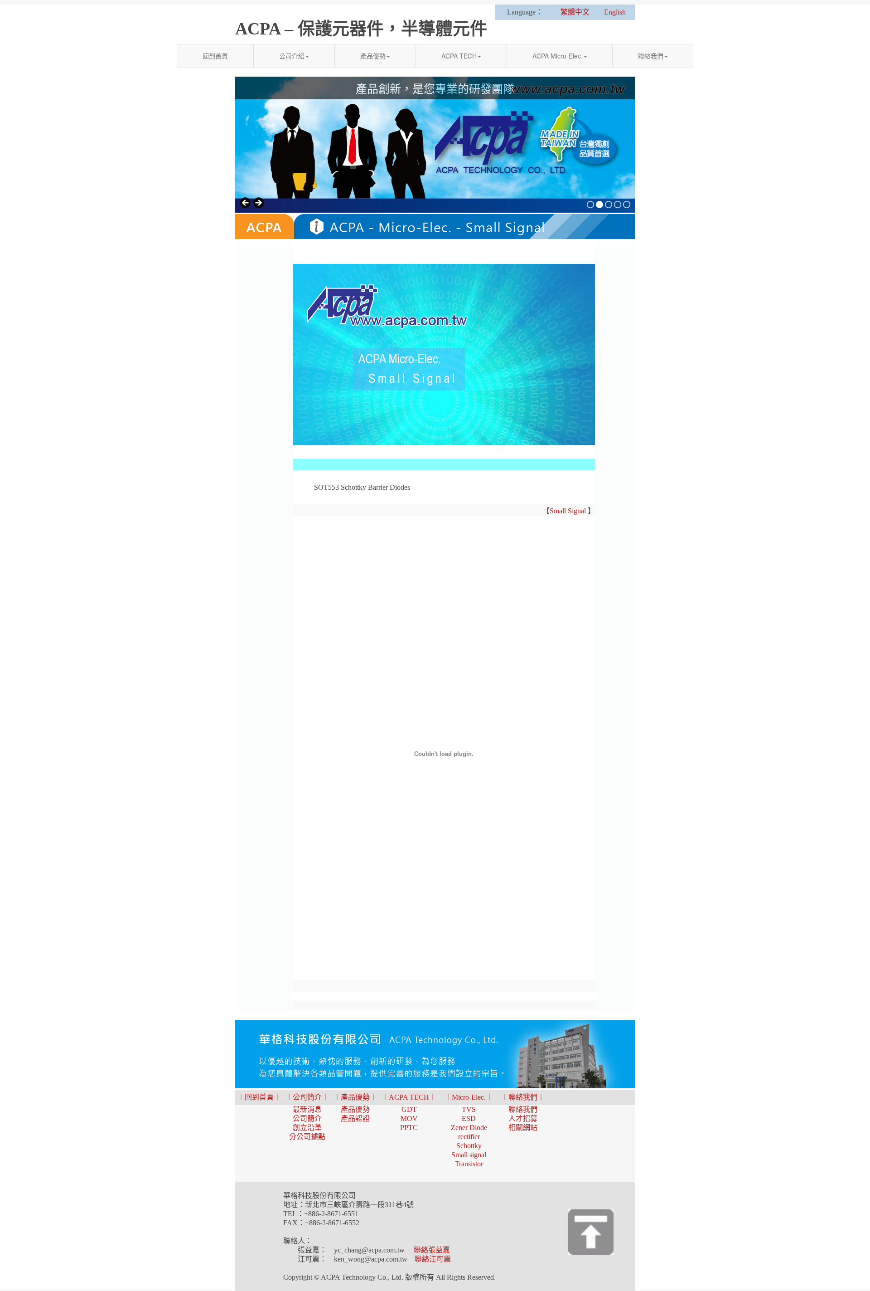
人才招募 (522, 1118)
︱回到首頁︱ (259, 1097)
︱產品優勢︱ (355, 1097)
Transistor (469, 1164)
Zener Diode (469, 1127)
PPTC (409, 1127)
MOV (409, 1118)
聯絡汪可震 (433, 1259)
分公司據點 (307, 1136)
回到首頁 (215, 55)
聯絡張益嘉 (432, 1250)
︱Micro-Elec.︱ (469, 1097)
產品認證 (355, 1118)
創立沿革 (307, 1127)
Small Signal (568, 511)
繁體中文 (575, 12)
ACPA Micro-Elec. (557, 55)
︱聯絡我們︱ (523, 1097)
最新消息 (307, 1109)
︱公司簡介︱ (307, 1097)
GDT (409, 1109)
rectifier (469, 1136)
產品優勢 (373, 55)
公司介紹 (291, 55)
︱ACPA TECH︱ (409, 1097)
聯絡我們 (650, 55)
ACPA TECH (459, 55)
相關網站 (522, 1127)
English (615, 12)
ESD (469, 1118)
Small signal (468, 1155)
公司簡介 (307, 1118)
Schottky (469, 1146)
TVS (469, 1109)
